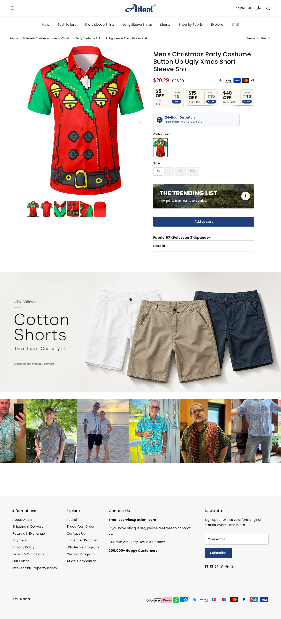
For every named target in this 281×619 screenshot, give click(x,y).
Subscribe (218, 552)
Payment (19, 540)
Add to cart (203, 221)
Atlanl (26, 599)
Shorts (165, 24)
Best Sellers (66, 24)
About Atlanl (22, 519)
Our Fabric (20, 561)
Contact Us (76, 533)
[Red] (160, 147)
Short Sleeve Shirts (99, 24)
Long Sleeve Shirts (137, 24)
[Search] (12, 8)
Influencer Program (82, 540)
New (45, 24)
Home (14, 38)
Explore (217, 24)
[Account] (258, 8)
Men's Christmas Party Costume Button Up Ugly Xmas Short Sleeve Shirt (100, 38)
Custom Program (81, 554)
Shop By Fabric (191, 24)
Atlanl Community (81, 561)
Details (159, 245)
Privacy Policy (23, 547)
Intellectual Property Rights (34, 568)
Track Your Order (81, 526)
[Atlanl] (140, 8)
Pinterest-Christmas (35, 38)
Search (72, 519)
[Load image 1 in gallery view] (85, 120)
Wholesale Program (83, 547)
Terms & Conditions (28, 554)
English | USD (243, 8)
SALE (235, 24)
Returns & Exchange (28, 533)
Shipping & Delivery (27, 526)
